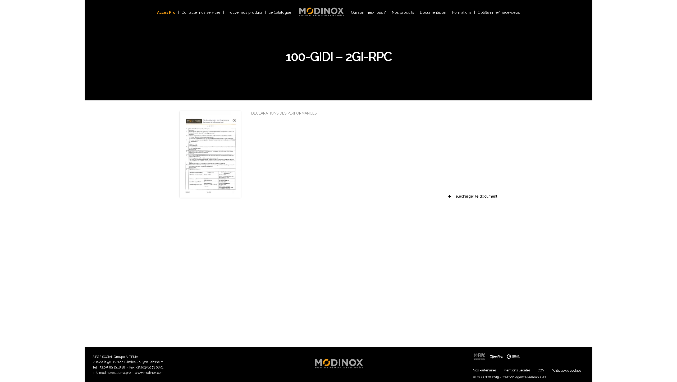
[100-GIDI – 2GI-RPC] (210, 196)
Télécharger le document (475, 196)
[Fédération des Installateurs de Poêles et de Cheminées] (480, 362)
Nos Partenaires (484, 370)
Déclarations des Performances (284, 113)
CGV (541, 370)
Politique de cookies (566, 370)
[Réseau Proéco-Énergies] (512, 362)
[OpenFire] (496, 362)
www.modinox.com (149, 373)
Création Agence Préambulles (524, 377)
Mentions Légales (517, 370)
